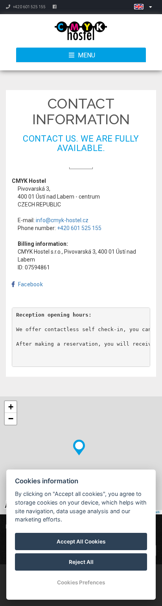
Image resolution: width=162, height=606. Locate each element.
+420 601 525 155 (29, 7)
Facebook (30, 284)
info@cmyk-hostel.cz (62, 220)
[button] (79, 445)
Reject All (81, 562)
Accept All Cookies (81, 541)
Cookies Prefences (81, 582)
